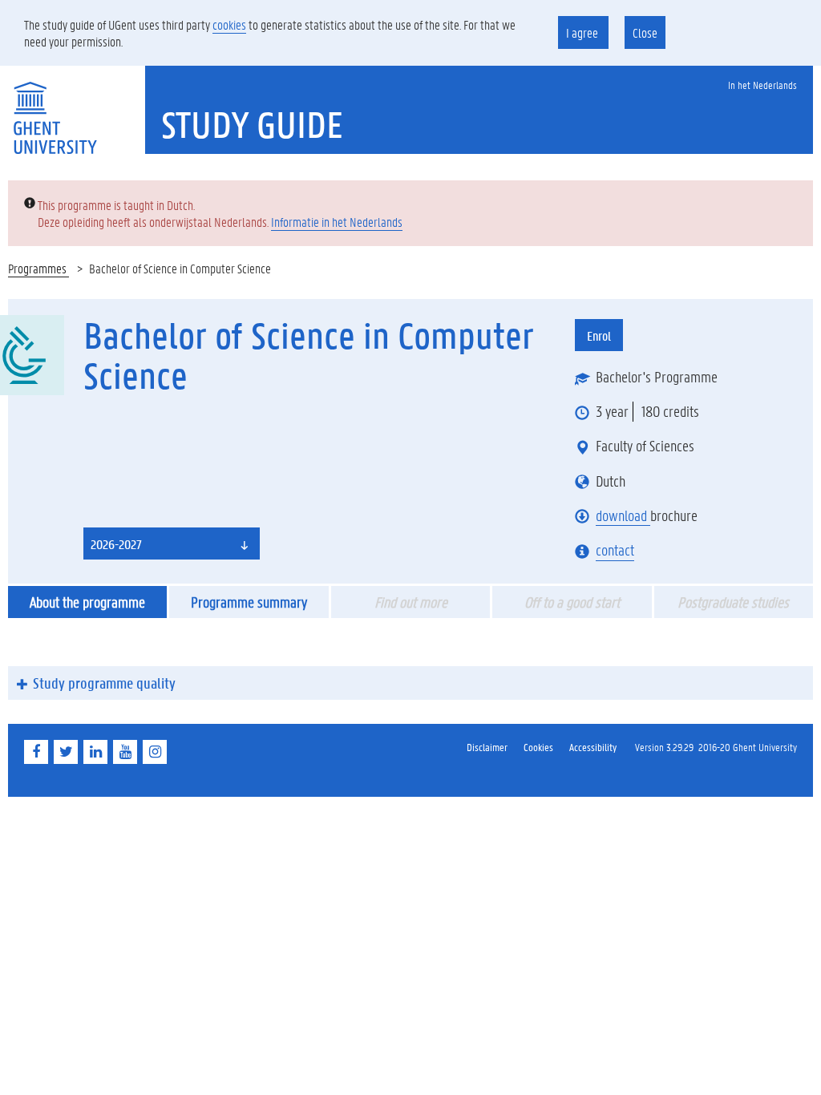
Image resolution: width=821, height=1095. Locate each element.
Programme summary (249, 602)
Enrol (599, 335)
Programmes (38, 268)
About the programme (87, 602)
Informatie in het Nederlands (336, 221)
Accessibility (593, 747)
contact (615, 550)
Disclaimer (487, 747)
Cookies (538, 747)
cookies (229, 24)
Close (645, 32)
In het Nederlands (762, 84)
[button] (171, 543)
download (623, 515)
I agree (583, 32)
